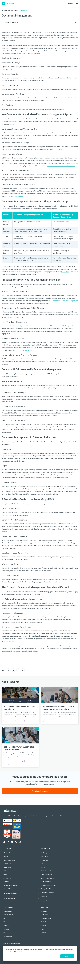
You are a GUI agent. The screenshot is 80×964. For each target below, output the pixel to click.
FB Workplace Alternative (48, 871)
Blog (5, 918)
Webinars (6, 925)
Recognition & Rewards (11, 885)
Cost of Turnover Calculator (12, 943)
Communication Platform (48, 885)
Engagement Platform (47, 892)
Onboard (6, 871)
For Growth (44, 856)
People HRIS (7, 863)
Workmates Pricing (9, 860)
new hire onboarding (16, 491)
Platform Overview (9, 853)
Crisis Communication (47, 878)
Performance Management (51, 720)
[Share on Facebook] (18, 670)
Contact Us (44, 922)
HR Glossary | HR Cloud (9, 10)
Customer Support (46, 918)
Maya (5, 874)
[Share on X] (9, 670)
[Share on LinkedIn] (13, 670)
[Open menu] (77, 3)
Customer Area (8, 914)
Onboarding (20, 720)
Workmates (7, 867)
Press (42, 929)
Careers (43, 932)
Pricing (6, 856)
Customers (44, 914)
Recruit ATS (7, 881)
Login (70, 3)
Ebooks (6, 922)
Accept (67, 956)
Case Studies (8, 911)
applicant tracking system (23, 350)
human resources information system (61, 166)
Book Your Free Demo (40, 791)
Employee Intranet (46, 874)
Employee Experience (10, 764)
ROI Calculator (8, 936)
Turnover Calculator (10, 940)
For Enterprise (45, 853)
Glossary (6, 929)
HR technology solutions (15, 196)
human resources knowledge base (65, 301)
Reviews (43, 925)
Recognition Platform (47, 889)
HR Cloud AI (7, 878)
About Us (44, 911)
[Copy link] (23, 670)
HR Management (9, 720)
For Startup (44, 860)
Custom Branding (46, 881)
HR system (65, 272)
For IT (42, 863)
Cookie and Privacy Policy (15, 952)
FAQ (5, 932)
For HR (43, 867)
